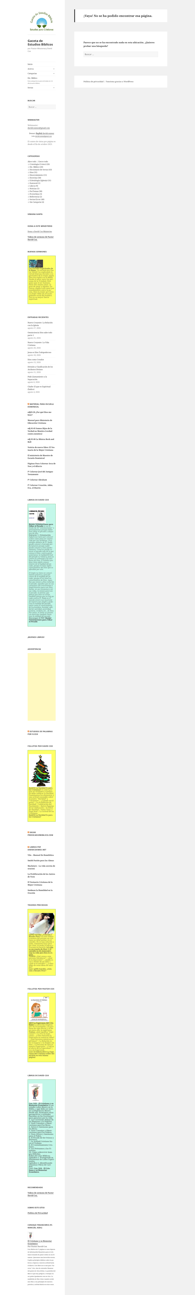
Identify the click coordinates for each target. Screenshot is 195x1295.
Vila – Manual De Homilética (41, 855)
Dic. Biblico (40, 80)
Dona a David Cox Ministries (40, 231)
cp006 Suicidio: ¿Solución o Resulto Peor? (40, 970)
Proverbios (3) (36, 194)
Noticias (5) (34, 188)
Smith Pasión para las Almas (41, 860)
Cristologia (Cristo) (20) (40, 164)
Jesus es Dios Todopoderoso (39, 352)
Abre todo (32, 161)
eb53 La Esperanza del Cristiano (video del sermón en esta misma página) (41, 1054)
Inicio (30, 64)
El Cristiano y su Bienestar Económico (40, 1242)
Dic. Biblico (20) (36, 167)
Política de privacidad (93, 81)
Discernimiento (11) (38, 175)
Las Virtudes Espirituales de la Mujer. (41, 269)
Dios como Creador (36, 359)
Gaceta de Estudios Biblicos (40, 42)
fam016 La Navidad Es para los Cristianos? (40, 816)
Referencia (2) (36, 196)
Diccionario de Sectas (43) (41, 169)
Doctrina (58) (35, 178)
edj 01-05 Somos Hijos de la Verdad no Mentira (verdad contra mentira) (40, 431)
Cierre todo (43, 161)
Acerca (31, 69)
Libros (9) (34, 186)
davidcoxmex (45, 133)
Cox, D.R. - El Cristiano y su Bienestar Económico (39, 1170)
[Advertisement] (42, 687)
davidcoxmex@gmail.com (39, 128)
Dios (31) (33, 172)
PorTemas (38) (36, 191)
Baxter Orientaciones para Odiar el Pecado (40, 620)
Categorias (32, 73)
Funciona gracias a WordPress (119, 81)
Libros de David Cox (38, 1075)
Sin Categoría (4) (37, 202)
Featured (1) (35, 183)
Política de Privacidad (38, 1213)
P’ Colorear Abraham (37, 480)
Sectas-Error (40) (37, 199)
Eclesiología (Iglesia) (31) (40, 180)
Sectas (30, 87)
